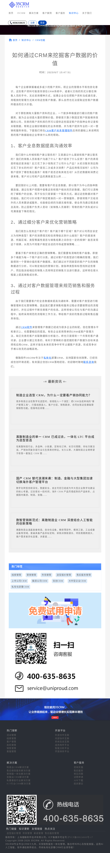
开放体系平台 (62, 751)
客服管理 (11, 751)
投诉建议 (78, 783)
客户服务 (60, 13)
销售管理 (11, 748)
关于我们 (87, 13)
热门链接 (11, 829)
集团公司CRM (39, 581)
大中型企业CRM (77, 581)
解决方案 (34, 13)
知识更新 (24, 829)
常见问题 (78, 774)
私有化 (48, 358)
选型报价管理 (64, 575)
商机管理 (11, 745)
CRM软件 (26, 327)
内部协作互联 (62, 738)
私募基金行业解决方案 (19, 780)
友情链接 (37, 829)
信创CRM (58, 581)
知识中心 (26, 40)
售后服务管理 (84, 575)
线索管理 (16, 575)
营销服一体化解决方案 (19, 774)
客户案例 (47, 13)
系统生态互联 (62, 742)
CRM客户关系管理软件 (59, 130)
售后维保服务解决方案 (19, 770)
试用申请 (78, 777)
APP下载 (78, 780)
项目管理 (27, 833)
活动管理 (11, 735)
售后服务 (78, 770)
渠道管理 (38, 833)
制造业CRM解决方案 (18, 767)
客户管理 (11, 742)
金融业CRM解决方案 (18, 777)
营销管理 (31, 575)
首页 (11, 13)
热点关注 (50, 829)
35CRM (21, 13)
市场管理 (46, 575)
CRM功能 (40, 40)
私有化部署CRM (20, 587)
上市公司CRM (19, 581)
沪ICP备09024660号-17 (80, 837)
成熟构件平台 (62, 745)
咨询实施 (78, 767)
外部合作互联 (62, 735)
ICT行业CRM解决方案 (19, 783)
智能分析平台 (62, 748)
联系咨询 (88, 362)
